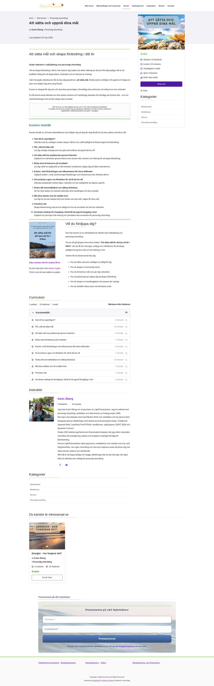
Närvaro (33, 495)
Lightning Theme (107, 680)
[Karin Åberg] (41, 432)
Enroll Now (47, 577)
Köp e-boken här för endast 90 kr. (44, 263)
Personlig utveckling (53, 30)
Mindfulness (34, 490)
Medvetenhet (35, 484)
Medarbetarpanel (68, 663)
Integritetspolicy (92, 663)
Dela (145, 91)
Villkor (103, 663)
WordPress (96, 680)
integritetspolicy (126, 646)
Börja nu (161, 84)
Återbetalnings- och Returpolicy (146, 663)
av (30, 30)
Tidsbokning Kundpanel (48, 663)
